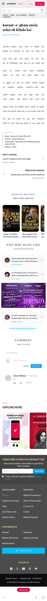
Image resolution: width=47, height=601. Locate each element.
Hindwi (5, 532)
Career (27, 512)
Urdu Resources (9, 512)
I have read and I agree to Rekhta (23, 477)
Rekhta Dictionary (10, 538)
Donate (30, 4)
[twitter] (17, 569)
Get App (40, 4)
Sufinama (28, 532)
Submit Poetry (8, 517)
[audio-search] (42, 10)
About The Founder (32, 501)
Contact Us (29, 506)
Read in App (23, 590)
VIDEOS (32, 15)
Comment (36, 366)
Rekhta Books (8, 543)
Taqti (4, 506)
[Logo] (11, 3)
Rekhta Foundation (32, 495)
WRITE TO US (26, 551)
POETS (5, 15)
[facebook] (11, 569)
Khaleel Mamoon (11, 35)
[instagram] (30, 569)
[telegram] (36, 569)
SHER (12, 15)
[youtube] (23, 569)
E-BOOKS (6, 17)
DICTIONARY (21, 15)
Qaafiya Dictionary (10, 501)
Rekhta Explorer (31, 517)
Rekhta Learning (31, 538)
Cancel (26, 366)
